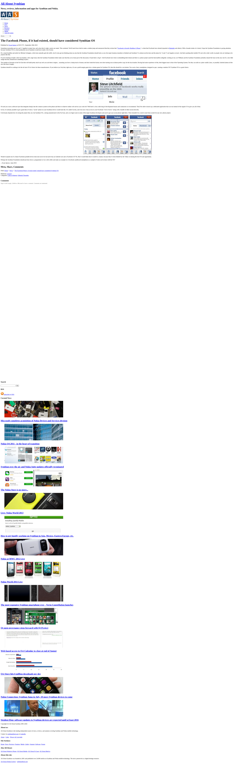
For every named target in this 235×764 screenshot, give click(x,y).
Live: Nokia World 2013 (12, 513)
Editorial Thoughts (23, 175)
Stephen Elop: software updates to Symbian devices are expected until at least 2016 (40, 720)
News (6, 26)
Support (32, 744)
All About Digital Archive (8, 761)
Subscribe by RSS (9, 394)
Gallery (27, 744)
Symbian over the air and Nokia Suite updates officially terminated (32, 467)
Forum (43, 744)
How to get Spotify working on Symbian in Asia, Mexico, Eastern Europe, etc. (37, 536)
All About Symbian (13, 3)
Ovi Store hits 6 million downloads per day (21, 674)
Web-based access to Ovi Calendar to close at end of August (29, 651)
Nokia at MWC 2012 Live (13, 559)
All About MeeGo (45, 751)
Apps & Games (8, 33)
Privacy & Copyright (16, 737)
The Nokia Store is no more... (14, 490)
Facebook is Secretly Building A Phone (129, 48)
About (2, 737)
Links (7, 737)
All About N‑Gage (33, 751)
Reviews (6, 28)
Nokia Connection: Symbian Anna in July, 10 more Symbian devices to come (36, 697)
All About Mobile (22, 751)
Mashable (172, 48)
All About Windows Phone (8, 751)
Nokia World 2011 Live (12, 582)
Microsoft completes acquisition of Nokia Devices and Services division (34, 420)
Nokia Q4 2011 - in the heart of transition (20, 444)
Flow (5, 24)
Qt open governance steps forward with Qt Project (24, 628)
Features (6, 29)
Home (6, 23)
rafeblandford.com (13, 734)
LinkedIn (23, 734)
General (9, 174)
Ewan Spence (13, 45)
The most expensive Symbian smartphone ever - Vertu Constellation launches (37, 605)
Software (37, 744)
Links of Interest (12, 175)
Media (6, 31)
